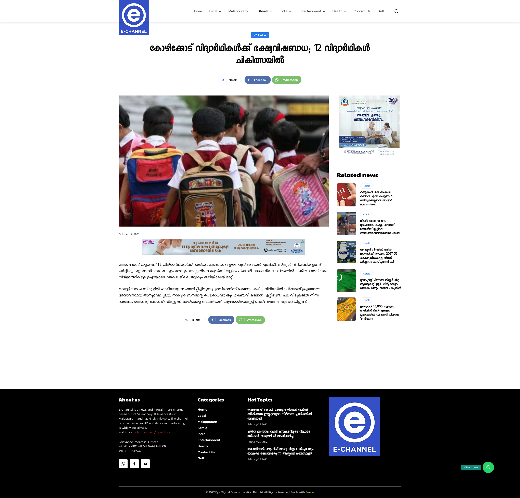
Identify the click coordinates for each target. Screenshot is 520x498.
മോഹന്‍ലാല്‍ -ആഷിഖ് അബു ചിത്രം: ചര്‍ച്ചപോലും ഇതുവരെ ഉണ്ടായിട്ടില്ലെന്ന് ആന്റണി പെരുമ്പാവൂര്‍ (280, 451)
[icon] (123, 474)
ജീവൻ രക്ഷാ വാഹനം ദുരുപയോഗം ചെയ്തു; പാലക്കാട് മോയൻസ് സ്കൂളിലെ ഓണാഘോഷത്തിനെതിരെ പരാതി (380, 227)
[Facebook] (134, 463)
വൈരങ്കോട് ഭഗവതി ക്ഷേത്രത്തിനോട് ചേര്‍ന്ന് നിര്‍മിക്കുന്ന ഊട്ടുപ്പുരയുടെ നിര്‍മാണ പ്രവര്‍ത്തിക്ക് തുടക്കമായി (279, 414)
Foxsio (310, 492)
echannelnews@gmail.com (153, 432)
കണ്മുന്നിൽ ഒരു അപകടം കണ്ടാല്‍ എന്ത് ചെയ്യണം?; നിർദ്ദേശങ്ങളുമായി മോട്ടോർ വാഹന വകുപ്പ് (376, 199)
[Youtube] (145, 463)
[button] (396, 11)
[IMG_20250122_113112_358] (223, 258)
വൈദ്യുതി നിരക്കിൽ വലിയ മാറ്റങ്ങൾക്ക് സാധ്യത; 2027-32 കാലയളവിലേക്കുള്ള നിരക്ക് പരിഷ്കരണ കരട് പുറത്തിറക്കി (378, 256)
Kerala (260, 35)
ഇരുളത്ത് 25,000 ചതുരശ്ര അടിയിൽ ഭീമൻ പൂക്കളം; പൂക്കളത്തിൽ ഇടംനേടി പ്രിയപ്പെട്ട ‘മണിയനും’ (379, 313)
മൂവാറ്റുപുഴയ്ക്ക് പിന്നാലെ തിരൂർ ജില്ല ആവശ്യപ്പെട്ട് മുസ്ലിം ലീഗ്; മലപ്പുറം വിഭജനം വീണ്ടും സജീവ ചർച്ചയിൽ (380, 284)
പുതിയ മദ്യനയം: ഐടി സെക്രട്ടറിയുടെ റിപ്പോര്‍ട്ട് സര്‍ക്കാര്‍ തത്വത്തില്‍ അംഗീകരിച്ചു (278, 434)
